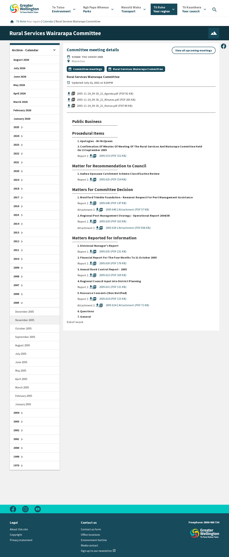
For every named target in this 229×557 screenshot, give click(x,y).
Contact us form (91, 529)
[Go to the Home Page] (204, 533)
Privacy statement (21, 540)
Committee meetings (87, 69)
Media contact (89, 545)
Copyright (16, 534)
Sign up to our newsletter (98, 551)
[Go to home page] (24, 8)
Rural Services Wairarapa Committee (138, 69)
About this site (19, 529)
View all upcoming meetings (193, 50)
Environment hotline (94, 540)
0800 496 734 (211, 522)
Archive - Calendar (25, 50)
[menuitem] (63, 9)
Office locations (90, 534)
